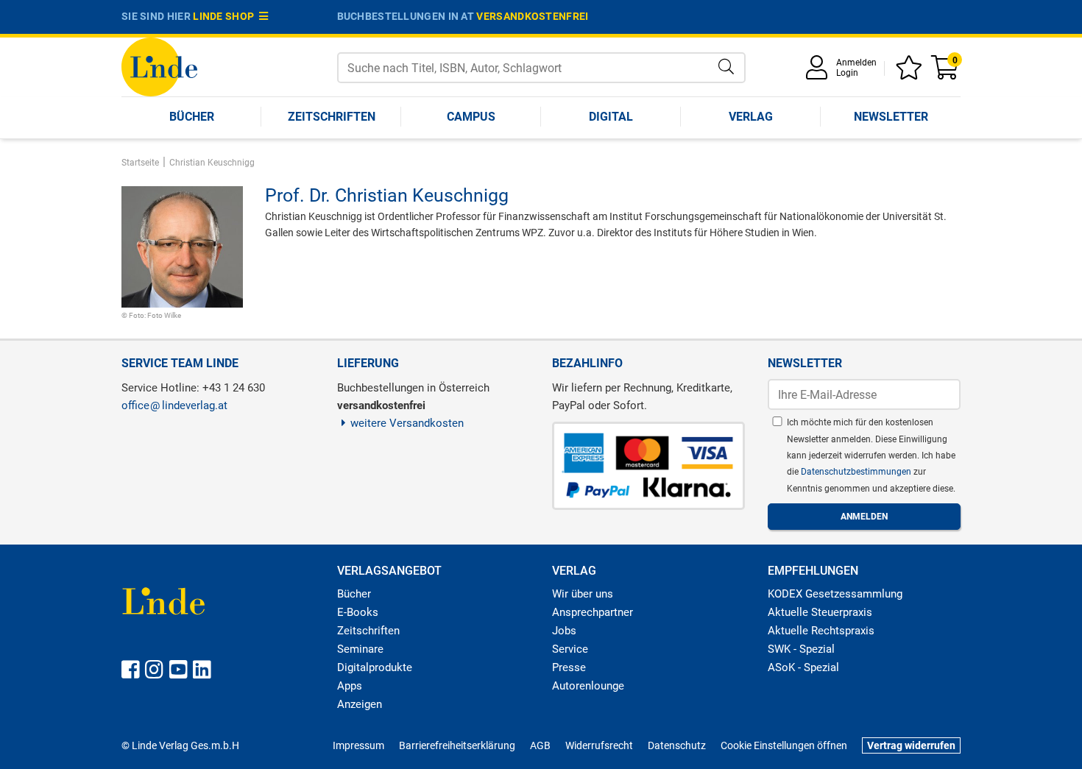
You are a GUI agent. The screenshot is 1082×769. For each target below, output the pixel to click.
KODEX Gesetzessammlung (835, 593)
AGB (540, 745)
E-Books (357, 612)
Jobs (564, 630)
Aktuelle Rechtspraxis (821, 630)
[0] (946, 72)
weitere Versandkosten (407, 423)
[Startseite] (159, 66)
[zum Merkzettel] (911, 72)
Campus (471, 117)
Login (847, 73)
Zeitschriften (331, 117)
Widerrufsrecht (599, 745)
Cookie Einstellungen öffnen (784, 745)
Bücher (191, 117)
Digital (611, 117)
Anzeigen (359, 704)
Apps (349, 685)
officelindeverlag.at (174, 405)
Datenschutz (677, 745)
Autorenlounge (588, 685)
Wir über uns (582, 593)
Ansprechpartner (592, 612)
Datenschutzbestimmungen (857, 472)
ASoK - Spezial (803, 667)
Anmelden (856, 62)
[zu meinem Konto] (819, 72)
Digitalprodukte (374, 667)
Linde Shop (226, 16)
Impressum (358, 745)
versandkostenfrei (532, 16)
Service (570, 649)
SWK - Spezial (801, 649)
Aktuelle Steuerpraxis (820, 612)
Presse (569, 667)
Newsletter (891, 117)
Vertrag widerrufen (911, 745)
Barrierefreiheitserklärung (457, 745)
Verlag (751, 117)
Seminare (360, 649)
